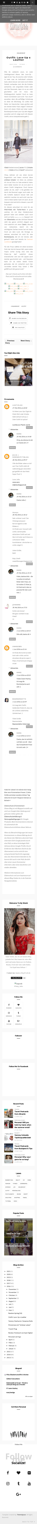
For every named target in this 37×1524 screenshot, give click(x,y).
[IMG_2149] (28, 291)
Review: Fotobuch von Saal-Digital (20, 1333)
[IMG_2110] (18, 291)
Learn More (15, 20)
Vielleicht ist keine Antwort (18, 1246)
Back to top (28, 1522)
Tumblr (18, 1016)
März (11, 1343)
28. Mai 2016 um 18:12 (19, 515)
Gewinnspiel (23, 1183)
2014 (8, 1354)
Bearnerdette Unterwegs (21, 724)
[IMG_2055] (13, 289)
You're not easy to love (16, 1221)
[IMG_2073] (9, 291)
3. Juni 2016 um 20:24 (24, 675)
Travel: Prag (12, 1329)
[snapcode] (18, 983)
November (12, 1292)
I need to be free (13, 1233)
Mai (10, 1310)
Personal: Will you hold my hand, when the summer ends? (22, 1124)
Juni (10, 1307)
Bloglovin (18, 1008)
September (12, 1298)
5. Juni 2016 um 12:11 (24, 736)
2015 (8, 1352)
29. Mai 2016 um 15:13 (24, 496)
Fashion (7, 1183)
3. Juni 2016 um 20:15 (24, 631)
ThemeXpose (21, 1515)
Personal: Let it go (14, 1337)
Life (14, 1187)
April (10, 1340)
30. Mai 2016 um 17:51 (19, 607)
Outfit (24, 306)
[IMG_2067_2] (23, 286)
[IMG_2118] (18, 294)
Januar (11, 1349)
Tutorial (8, 1201)
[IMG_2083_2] (23, 289)
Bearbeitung (9, 1180)
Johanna (16, 605)
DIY (24, 1180)
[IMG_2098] (9, 284)
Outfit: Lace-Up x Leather (17, 1317)
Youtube (8, 1024)
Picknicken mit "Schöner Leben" (19, 1325)
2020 (8, 1274)
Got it (25, 20)
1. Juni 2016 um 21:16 (19, 649)
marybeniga (10, 1392)
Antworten (29, 427)
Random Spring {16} (15, 1313)
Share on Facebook (19, 318)
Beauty (18, 1180)
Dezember (12, 1289)
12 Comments (17, 67)
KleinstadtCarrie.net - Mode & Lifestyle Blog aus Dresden (17, 1383)
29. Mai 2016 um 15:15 (24, 573)
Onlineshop (21, 53)
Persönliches (16, 1190)
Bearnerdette (19, 699)
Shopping (17, 1197)
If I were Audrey (12, 1388)
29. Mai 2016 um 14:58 (24, 436)
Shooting (8, 1197)
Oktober (12, 1295)
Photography (9, 1194)
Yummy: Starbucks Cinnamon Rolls (20, 1321)
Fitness (15, 1183)
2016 (8, 1286)
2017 (8, 1283)
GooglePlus (18, 1024)
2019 (8, 1277)
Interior (7, 1187)
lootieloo (17, 405)
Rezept (26, 1194)
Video (15, 1201)
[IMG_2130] (28, 284)
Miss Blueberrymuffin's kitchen (17, 1374)
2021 (8, 1271)
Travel (25, 1197)
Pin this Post (20, 327)
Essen (29, 1180)
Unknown (17, 646)
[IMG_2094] (13, 286)
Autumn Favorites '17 (16, 381)
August (11, 1301)
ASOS (6, 170)
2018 (8, 1280)
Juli (10, 1304)
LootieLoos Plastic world (21, 425)
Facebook (9, 1008)
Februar (11, 1346)
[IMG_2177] (18, 284)
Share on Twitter (20, 323)
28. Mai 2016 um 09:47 (19, 460)
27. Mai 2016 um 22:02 (19, 408)
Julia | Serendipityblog (20, 456)
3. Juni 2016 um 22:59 (19, 702)
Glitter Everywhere (13, 1379)
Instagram (9, 1016)
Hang (19, 434)
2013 (8, 1357)
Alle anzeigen (29, 1396)
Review (19, 1194)
